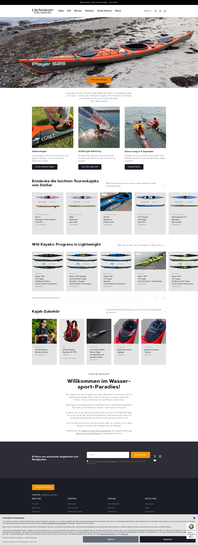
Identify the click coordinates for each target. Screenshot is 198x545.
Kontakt (35, 504)
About (118, 11)
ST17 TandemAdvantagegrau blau (143, 219)
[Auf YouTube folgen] (154, 460)
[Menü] (194, 524)
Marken (78, 11)
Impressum (149, 504)
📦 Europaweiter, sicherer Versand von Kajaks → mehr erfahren (99, 2)
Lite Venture (39, 347)
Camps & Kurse (134, 167)
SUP (69, 11)
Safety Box (112, 512)
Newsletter (36, 508)
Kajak (61, 11)
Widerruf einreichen (43, 487)
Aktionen (89, 11)
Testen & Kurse (104, 11)
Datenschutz (150, 512)
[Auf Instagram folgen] (160, 456)
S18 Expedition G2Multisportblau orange (179, 219)
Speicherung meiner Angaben (107, 461)
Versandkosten (114, 504)
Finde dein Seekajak (99, 80)
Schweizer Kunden (75, 512)
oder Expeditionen (103, 431)
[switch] (191, 536)
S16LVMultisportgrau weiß (73, 219)
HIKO (64, 347)
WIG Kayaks (38, 273)
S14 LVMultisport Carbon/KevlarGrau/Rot (45, 219)
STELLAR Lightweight (41, 214)
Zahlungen (72, 504)
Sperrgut (111, 508)
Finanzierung (73, 508)
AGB (147, 508)
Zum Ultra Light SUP (90, 167)
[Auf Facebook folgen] (154, 456)
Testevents (36, 512)
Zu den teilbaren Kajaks (44, 167)
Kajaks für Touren (88, 431)
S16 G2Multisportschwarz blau (109, 219)
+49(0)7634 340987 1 (49, 495)
